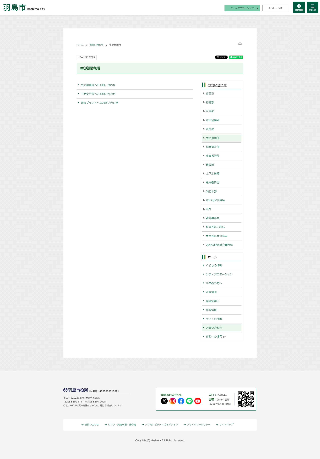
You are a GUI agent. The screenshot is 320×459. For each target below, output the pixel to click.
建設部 (210, 164)
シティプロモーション (242, 8)
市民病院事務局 (215, 200)
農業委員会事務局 (216, 236)
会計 (208, 209)
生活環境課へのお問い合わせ (98, 85)
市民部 (210, 129)
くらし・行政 (275, 8)
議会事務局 (212, 218)
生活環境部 (212, 138)
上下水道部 (212, 173)
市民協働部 (212, 120)
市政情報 (211, 292)
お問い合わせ (97, 45)
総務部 (210, 102)
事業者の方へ (214, 283)
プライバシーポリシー (198, 424)
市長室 (210, 93)
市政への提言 (214, 336)
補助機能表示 (299, 7)
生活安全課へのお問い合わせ (98, 94)
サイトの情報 (214, 319)
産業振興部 (212, 155)
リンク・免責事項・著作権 (122, 424)
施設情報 (211, 310)
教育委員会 (212, 182)
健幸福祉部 (212, 147)
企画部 (210, 111)
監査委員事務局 (215, 227)
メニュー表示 (312, 7)
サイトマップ (227, 424)
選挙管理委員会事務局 (219, 244)
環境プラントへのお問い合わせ (99, 103)
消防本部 (211, 191)
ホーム (80, 45)
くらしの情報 (214, 265)
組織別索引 (212, 301)
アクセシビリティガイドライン (161, 424)
